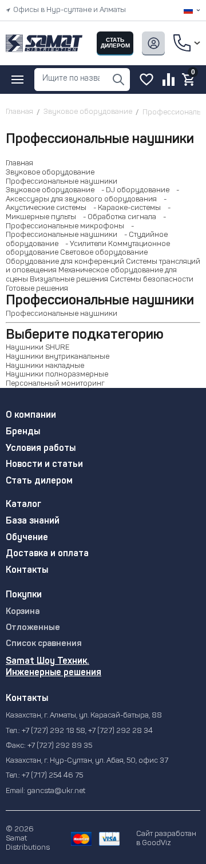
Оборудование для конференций (65, 261)
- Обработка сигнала (117, 217)
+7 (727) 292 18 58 (53, 731)
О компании (31, 415)
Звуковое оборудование (50, 172)
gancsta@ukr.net (56, 791)
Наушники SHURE (37, 347)
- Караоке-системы (124, 208)
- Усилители (83, 244)
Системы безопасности (151, 279)
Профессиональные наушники (61, 181)
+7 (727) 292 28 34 (120, 731)
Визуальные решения (69, 279)
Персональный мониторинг (55, 383)
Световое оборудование (104, 252)
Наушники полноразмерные (57, 374)
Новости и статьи (44, 464)
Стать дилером (39, 481)
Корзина (22, 612)
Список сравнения (44, 644)
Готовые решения (37, 288)
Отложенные (33, 628)
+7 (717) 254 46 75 (52, 775)
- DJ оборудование (132, 190)
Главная (19, 163)
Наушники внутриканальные (57, 356)
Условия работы (41, 448)
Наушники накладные (45, 366)
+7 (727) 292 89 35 (59, 746)
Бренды (23, 432)
